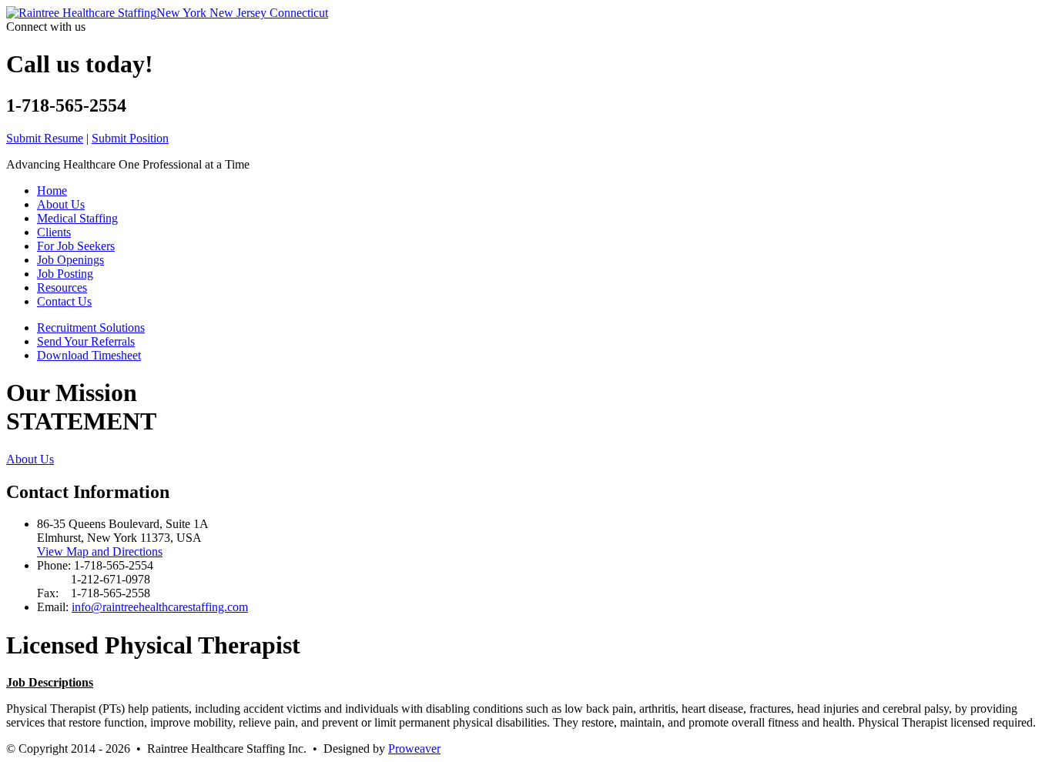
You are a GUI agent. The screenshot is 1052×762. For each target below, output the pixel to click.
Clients (54, 232)
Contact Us (64, 301)
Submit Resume (44, 138)
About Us (61, 204)
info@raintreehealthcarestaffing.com (160, 606)
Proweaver (414, 748)
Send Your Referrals (86, 341)
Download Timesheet (89, 355)
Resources (62, 287)
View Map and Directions (99, 551)
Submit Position (130, 138)
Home (52, 190)
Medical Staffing (77, 218)
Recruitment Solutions (91, 327)
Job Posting (65, 273)
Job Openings (70, 259)
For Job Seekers (76, 245)
